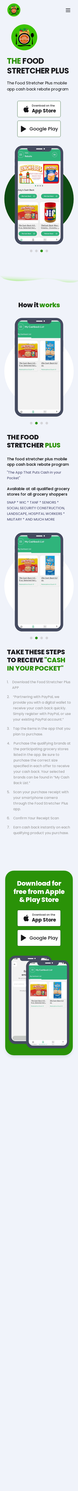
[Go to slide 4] (47, 251)
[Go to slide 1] (31, 251)
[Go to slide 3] (41, 251)
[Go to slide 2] (36, 251)
